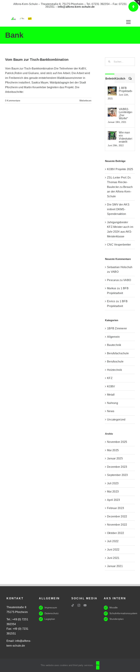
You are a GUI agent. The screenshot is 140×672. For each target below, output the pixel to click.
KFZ (110, 378)
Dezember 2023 (117, 466)
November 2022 (117, 524)
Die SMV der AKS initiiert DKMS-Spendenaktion (118, 209)
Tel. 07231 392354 (98, 4)
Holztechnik (114, 369)
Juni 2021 (113, 557)
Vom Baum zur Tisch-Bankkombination (36, 59)
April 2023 (113, 499)
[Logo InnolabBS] (30, 18)
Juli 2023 (112, 483)
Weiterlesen (85, 100)
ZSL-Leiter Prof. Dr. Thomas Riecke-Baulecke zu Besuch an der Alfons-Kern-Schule (120, 187)
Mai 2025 (113, 450)
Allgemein (113, 336)
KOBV (111, 386)
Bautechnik (114, 345)
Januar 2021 (115, 566)
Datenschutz (52, 613)
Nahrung (112, 403)
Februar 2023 (115, 508)
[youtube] (85, 605)
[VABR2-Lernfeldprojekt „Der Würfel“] (112, 110)
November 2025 (117, 441)
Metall (111, 394)
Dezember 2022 (117, 516)
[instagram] (79, 605)
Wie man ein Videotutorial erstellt (125, 137)
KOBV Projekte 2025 (120, 169)
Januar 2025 (115, 458)
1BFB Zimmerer (117, 328)
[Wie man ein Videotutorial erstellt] (112, 133)
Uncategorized (116, 419)
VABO (114, 271)
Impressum (51, 607)
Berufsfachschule (118, 353)
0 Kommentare (12, 100)
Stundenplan (116, 619)
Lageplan (50, 619)
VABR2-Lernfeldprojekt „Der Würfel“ (125, 114)
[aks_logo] (13, 18)
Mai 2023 (113, 491)
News (110, 411)
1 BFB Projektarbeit (125, 89)
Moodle (113, 607)
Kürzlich (120, 78)
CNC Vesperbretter (119, 244)
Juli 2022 (112, 541)
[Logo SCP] (22, 18)
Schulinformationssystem (123, 613)
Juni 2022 (113, 549)
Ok (97, 665)
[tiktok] (72, 605)
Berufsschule (115, 361)
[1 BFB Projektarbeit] (112, 88)
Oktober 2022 (115, 533)
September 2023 (117, 475)
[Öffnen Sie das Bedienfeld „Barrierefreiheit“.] (133, 7)
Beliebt (109, 78)
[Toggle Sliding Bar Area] (137, 3)
